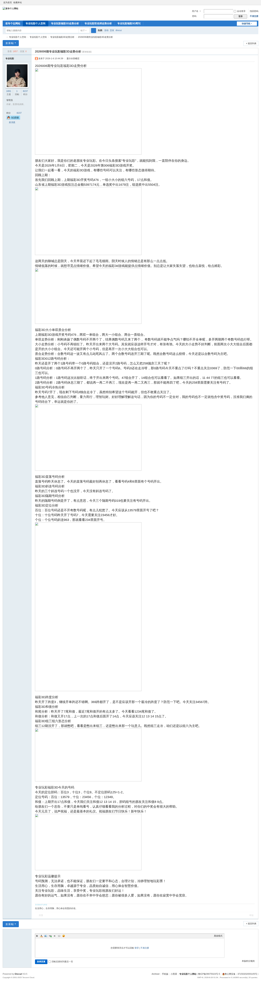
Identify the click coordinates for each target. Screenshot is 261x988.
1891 (8, 91)
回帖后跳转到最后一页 (62, 961)
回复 (41, 915)
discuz (119, 30)
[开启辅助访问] (253, 2)
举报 (251, 915)
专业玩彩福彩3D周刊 (128, 23)
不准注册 (254, 16)
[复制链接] (86, 52)
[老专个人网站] (10, 8)
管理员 (9, 100)
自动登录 (241, 11)
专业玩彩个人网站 (187, 974)
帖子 (83, 30)
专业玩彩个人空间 (35, 23)
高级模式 (218, 936)
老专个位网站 (12, 23)
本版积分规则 (248, 961)
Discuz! (18, 974)
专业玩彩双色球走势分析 (98, 23)
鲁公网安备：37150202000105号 (241, 974)
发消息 (12, 122)
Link (50, 936)
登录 (137, 948)
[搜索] (93, 30)
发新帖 (10, 43)
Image (46, 936)
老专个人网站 (4, 37)
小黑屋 (174, 974)
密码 (194, 16)
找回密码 (254, 11)
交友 (112, 30)
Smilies (63, 936)
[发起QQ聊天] (13, 118)
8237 (25, 91)
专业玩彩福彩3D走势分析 (65, 23)
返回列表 (252, 43)
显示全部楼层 (73, 58)
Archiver (156, 974)
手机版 (165, 974)
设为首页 (7, 2)
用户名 (195, 11)
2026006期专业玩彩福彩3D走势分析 (95, 37)
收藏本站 (17, 2)
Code (59, 936)
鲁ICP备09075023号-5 (209, 974)
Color (41, 936)
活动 (106, 30)
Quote (54, 936)
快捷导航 (246, 23)
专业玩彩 (10, 58)
